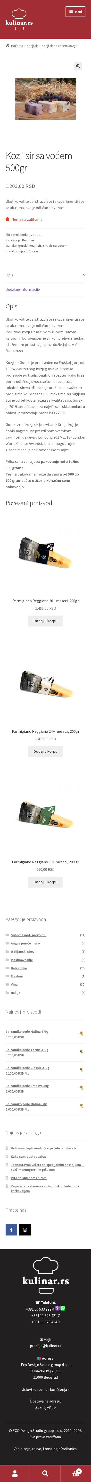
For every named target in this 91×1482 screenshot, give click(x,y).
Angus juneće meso (25, 943)
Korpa (70, 1469)
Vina (14, 984)
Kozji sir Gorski (27, 251)
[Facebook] (11, 1229)
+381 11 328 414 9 (45, 1321)
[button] (78, 66)
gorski (23, 245)
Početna (17, 46)
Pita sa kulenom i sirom (29, 1178)
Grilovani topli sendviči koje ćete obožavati (43, 1148)
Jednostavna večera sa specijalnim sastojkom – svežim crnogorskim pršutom (47, 1167)
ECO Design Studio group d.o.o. (38, 1430)
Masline (17, 976)
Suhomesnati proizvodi (28, 935)
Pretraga (45, 1473)
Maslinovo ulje (22, 960)
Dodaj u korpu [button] (45, 620)
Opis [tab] (9, 275)
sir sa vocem (58, 245)
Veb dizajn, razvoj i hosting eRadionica (45, 1448)
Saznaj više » (45, 1407)
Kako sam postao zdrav (29, 1156)
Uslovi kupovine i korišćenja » (45, 1389)
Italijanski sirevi (23, 951)
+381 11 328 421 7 (45, 1315)
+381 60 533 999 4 (40, 1309)
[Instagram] (25, 1229)
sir (45, 245)
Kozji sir (32, 46)
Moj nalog (15, 1473)
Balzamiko (19, 968)
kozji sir (35, 245)
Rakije (15, 992)
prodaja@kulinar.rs (45, 1345)
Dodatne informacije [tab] (23, 289)
